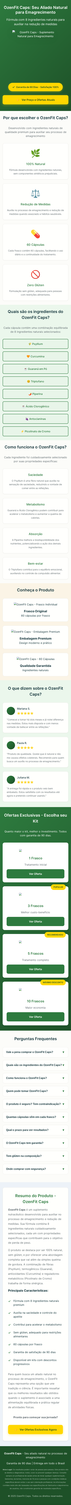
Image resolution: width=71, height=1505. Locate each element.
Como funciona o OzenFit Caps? (35, 1078)
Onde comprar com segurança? (35, 1169)
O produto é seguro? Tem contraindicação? (35, 1104)
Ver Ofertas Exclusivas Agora (38, 1429)
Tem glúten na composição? (35, 1156)
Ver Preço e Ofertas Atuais (38, 99)
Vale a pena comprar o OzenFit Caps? (35, 1052)
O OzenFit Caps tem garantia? (35, 1143)
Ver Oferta (35, 873)
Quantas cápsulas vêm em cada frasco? (35, 1117)
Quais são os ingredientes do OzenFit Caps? (35, 1065)
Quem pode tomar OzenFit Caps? (35, 1091)
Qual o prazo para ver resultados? (35, 1130)
